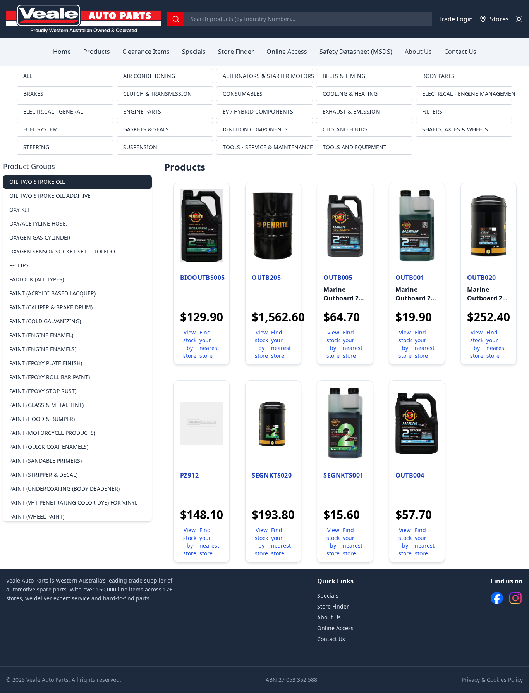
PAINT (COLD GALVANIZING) (45, 321)
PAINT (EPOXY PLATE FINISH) (45, 363)
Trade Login (455, 19)
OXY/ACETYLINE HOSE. (38, 223)
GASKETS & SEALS (146, 129)
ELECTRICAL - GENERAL (53, 111)
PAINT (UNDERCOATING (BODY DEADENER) (64, 488)
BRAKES (33, 93)
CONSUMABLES (243, 93)
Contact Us (460, 51)
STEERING (36, 147)
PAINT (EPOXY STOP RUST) (42, 391)
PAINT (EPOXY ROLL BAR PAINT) (49, 377)
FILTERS (432, 111)
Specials (194, 51)
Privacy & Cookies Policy (492, 679)
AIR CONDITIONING (149, 75)
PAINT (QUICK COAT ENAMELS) (48, 446)
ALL (27, 75)
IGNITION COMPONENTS (255, 129)
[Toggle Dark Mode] (519, 19)
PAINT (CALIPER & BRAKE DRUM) (51, 307)
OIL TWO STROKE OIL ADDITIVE (50, 195)
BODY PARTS (438, 75)
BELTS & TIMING (344, 75)
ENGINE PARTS (142, 111)
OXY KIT (19, 209)
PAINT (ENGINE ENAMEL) (41, 335)
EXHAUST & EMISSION (351, 111)
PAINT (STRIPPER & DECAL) (43, 474)
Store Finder (236, 51)
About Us (418, 51)
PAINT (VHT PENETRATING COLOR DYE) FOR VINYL (73, 502)
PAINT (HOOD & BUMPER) (42, 418)
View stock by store (189, 344)
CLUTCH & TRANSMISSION (157, 93)
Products (96, 51)
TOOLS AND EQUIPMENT (354, 147)
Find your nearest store (209, 344)
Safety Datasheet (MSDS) (355, 51)
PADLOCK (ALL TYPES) (36, 279)
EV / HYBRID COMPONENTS (258, 111)
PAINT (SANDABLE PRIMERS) (45, 460)
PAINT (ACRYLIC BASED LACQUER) (52, 293)
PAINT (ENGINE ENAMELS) (42, 349)
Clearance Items (146, 51)
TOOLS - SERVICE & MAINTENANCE (268, 147)
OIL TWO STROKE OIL (37, 181)
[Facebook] (497, 598)
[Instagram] (515, 598)
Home (62, 51)
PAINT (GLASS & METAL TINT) (46, 405)
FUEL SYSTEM (40, 129)
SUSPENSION (140, 147)
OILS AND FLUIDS (345, 129)
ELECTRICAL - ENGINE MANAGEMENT (467, 93)
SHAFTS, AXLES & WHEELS (455, 129)
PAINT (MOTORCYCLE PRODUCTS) (52, 432)
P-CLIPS (19, 265)
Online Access (286, 51)
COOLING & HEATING (350, 93)
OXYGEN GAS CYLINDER (39, 237)
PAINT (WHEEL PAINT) (36, 516)
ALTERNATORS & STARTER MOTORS (268, 75)
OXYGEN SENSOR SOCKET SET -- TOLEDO (62, 251)
